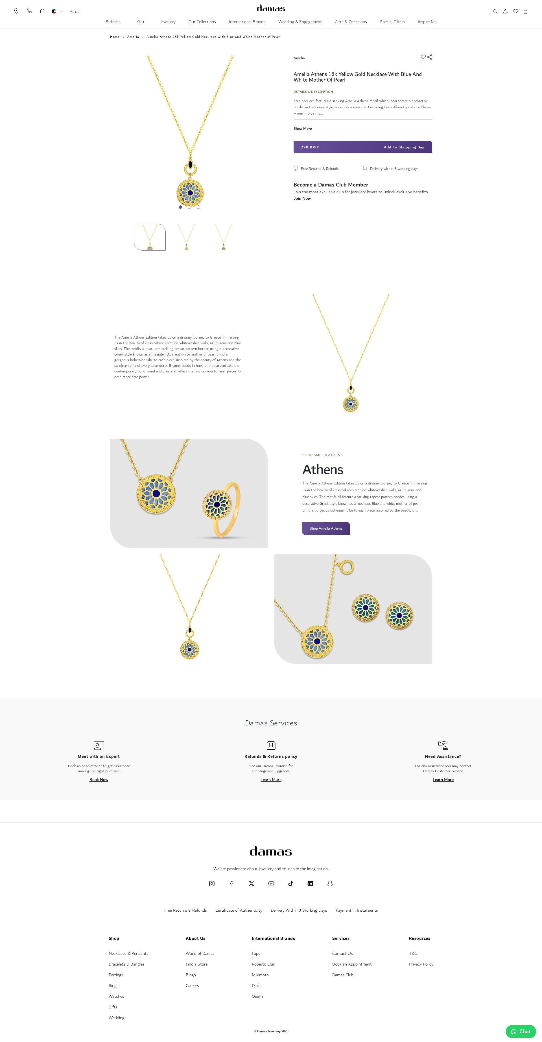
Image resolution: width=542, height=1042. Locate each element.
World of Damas (200, 953)
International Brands (247, 22)
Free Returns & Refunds (320, 169)
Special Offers (392, 22)
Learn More (271, 779)
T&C (413, 953)
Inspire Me (427, 22)
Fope (256, 953)
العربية (75, 11)
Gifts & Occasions (351, 22)
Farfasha (114, 22)
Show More (303, 128)
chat (525, 1031)
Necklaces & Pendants (128, 953)
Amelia (133, 37)
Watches (116, 996)
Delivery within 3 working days (394, 169)
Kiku (140, 22)
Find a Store (196, 964)
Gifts (113, 1007)
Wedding (116, 1017)
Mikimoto (260, 975)
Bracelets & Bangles (127, 964)
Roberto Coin (263, 964)
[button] (61, 11)
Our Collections (202, 22)
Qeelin (257, 996)
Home (115, 37)
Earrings (116, 975)
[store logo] (271, 8)
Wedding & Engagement (300, 22)
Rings (114, 985)
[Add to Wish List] (424, 58)
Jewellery (168, 22)
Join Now (302, 198)
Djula (256, 985)
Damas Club (342, 975)
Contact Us (342, 953)
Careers (192, 985)
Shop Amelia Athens (326, 528)
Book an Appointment (352, 964)
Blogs (191, 975)
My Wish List (513, 11)
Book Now (98, 779)
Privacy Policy (421, 964)
